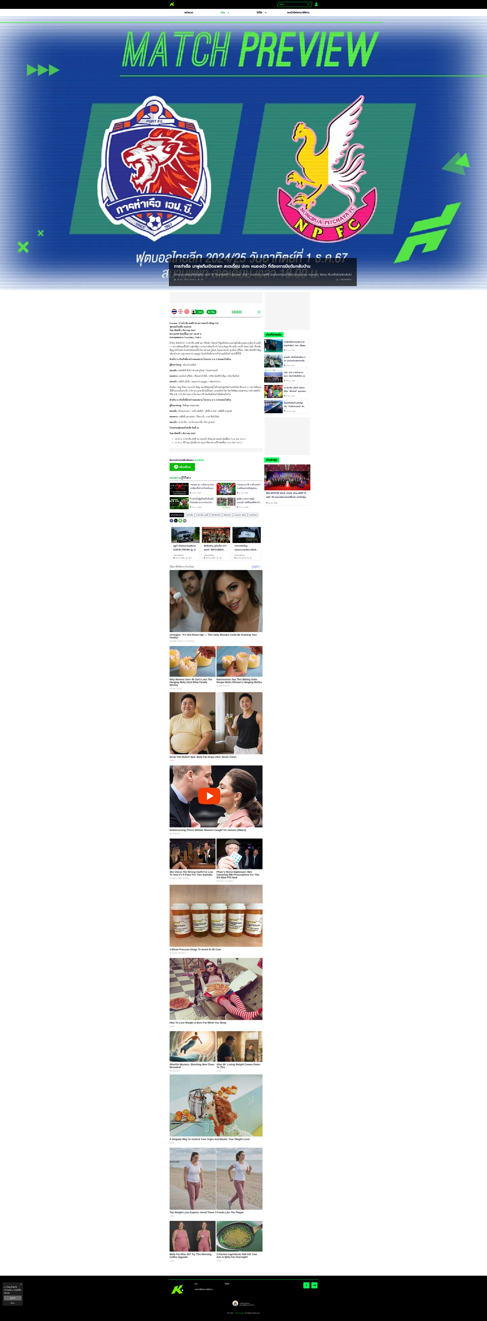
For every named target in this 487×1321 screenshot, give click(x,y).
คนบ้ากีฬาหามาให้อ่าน (204, 1289)
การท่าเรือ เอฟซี (202, 515)
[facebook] (171, 521)
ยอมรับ (12, 1298)
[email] (185, 521)
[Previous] (167, 543)
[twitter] (176, 520)
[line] (180, 521)
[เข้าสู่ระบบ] (315, 4)
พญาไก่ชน (253, 515)
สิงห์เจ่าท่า (227, 515)
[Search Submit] (308, 4)
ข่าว (196, 1283)
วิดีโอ (227, 1283)
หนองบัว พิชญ (240, 515)
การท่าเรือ (189, 515)
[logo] (172, 4)
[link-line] (182, 470)
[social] (306, 1285)
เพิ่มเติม (7, 1293)
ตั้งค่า (13, 1303)
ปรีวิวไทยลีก (216, 515)
